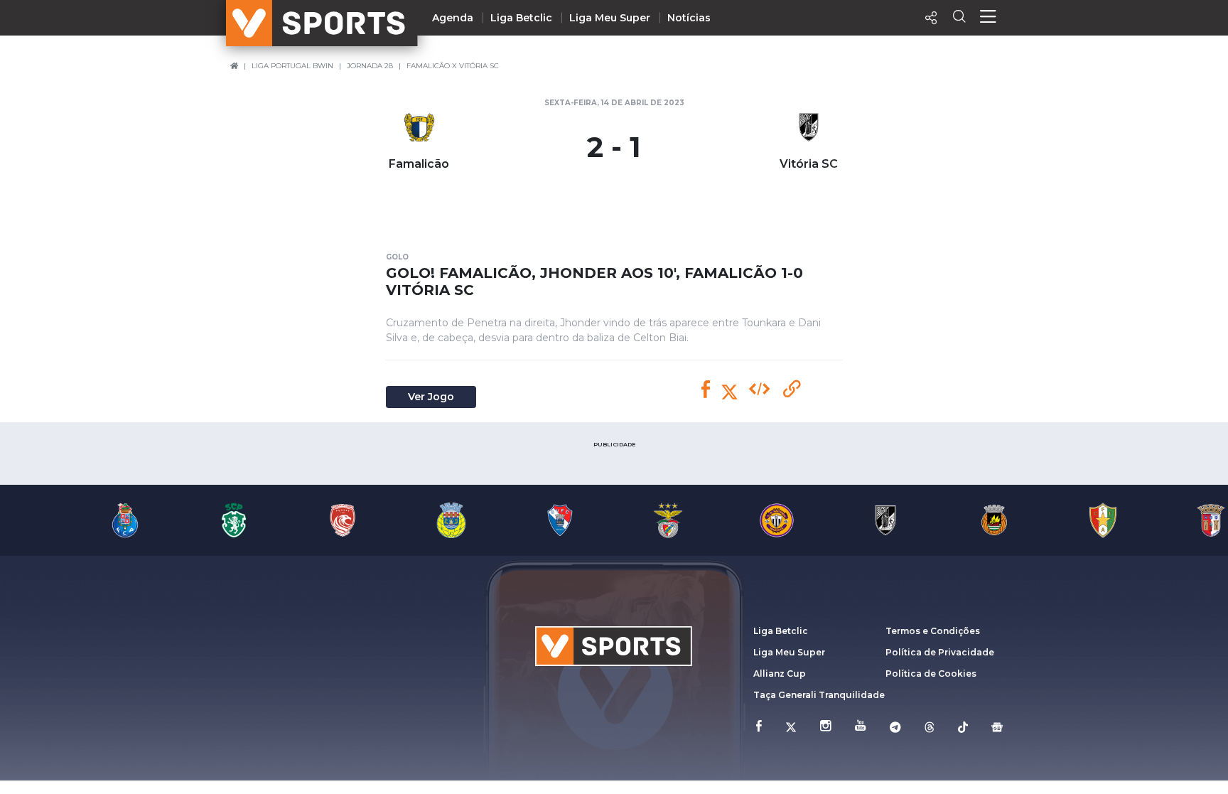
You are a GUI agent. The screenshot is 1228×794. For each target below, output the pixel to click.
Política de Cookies (930, 673)
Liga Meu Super (609, 17)
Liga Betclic (521, 17)
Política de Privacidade (939, 652)
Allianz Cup (779, 673)
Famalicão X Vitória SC (452, 65)
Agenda (452, 17)
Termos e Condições (932, 631)
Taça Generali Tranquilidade (819, 695)
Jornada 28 (370, 65)
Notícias (689, 17)
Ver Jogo (431, 396)
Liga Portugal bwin (292, 65)
